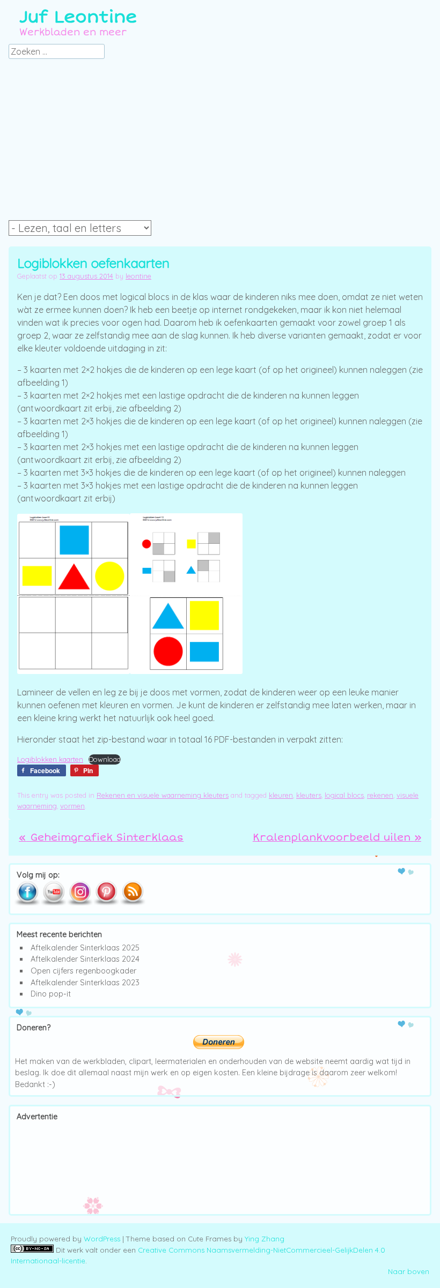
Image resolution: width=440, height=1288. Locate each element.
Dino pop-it (51, 994)
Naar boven (408, 1271)
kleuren (281, 795)
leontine (138, 276)
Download (105, 759)
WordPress (102, 1238)
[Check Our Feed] (132, 903)
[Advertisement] (220, 143)
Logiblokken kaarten (50, 759)
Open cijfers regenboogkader (83, 971)
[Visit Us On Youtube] (53, 903)
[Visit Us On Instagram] (80, 903)
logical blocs (344, 795)
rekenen (380, 795)
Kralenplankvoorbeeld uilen (337, 837)
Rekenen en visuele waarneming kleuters (163, 795)
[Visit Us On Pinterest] (106, 903)
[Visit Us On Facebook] (27, 903)
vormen (72, 806)
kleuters (308, 795)
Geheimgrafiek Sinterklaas (101, 837)
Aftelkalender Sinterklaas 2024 (85, 959)
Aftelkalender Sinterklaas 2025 (85, 948)
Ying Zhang (264, 1238)
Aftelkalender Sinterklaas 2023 (85, 982)
